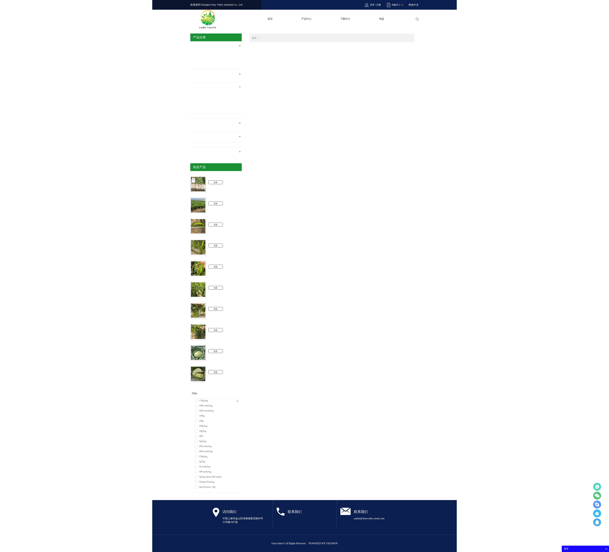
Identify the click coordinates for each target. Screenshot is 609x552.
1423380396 (597, 522)
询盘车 (395, 5)
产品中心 (306, 19)
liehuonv (597, 504)
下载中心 (345, 19)
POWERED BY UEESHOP (323, 543)
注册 (378, 5)
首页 (270, 19)
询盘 (381, 19)
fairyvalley (597, 513)
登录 (372, 5)
